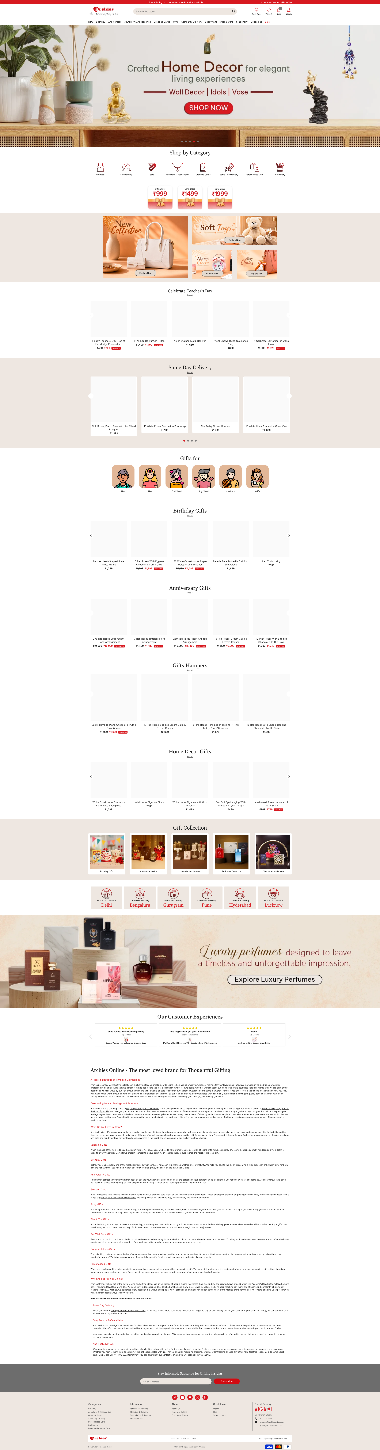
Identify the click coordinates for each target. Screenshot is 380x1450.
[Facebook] (175, 1397)
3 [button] (190, 141)
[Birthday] (100, 168)
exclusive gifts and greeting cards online (153, 1085)
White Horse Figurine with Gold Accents (190, 804)
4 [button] (194, 141)
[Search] (185, 11)
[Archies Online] (126, 168)
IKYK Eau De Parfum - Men (149, 340)
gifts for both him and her (274, 1132)
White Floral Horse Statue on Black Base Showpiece (108, 804)
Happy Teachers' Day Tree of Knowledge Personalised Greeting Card (108, 342)
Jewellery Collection (190, 871)
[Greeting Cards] (203, 168)
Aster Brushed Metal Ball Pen (190, 340)
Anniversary (126, 174)
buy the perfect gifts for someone (142, 1108)
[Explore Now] (145, 247)
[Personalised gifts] (254, 168)
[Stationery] (280, 168)
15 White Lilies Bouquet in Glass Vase (266, 426)
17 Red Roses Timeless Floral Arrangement (149, 640)
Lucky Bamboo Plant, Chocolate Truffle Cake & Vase (114, 726)
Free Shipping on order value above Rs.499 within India (176, 2)
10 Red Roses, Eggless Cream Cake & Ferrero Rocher (165, 726)
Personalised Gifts (254, 174)
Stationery (280, 174)
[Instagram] (182, 1397)
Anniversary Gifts (148, 871)
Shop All (190, 295)
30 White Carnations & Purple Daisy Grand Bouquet (190, 563)
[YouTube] (190, 1397)
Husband (230, 491)
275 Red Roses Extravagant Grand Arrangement (108, 640)
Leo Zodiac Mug (271, 561)
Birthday (100, 174)
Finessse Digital (105, 1447)
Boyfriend (203, 491)
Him (123, 491)
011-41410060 (284, 2)
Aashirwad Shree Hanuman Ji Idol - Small (271, 804)
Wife (257, 491)
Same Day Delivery (229, 174)
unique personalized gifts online (204, 1272)
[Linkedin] (205, 1397)
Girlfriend (177, 491)
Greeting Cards (203, 174)
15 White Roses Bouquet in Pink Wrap (165, 426)
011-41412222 (266, 1418)
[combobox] (181, 11)
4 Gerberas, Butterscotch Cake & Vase (271, 342)
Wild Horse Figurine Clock (149, 802)
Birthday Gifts (107, 871)
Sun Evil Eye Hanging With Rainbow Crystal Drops (231, 804)
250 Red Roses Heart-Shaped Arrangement (190, 640)
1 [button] (182, 141)
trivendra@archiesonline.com (272, 1422)
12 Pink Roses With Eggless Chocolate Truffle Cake (271, 640)
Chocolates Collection (273, 871)
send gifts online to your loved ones (128, 1310)
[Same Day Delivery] (229, 168)
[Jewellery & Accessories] (177, 168)
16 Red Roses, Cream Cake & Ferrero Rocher (230, 640)
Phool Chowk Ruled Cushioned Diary (230, 342)
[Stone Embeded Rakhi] (192, 1039)
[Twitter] (197, 1397)
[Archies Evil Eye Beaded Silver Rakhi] (128, 1039)
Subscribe (226, 1381)
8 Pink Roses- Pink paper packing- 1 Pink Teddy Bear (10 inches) (216, 726)
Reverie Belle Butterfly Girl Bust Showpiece (230, 563)
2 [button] (186, 141)
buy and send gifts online (177, 1117)
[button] (2, 86)
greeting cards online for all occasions (117, 1197)
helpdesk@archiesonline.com (275, 1438)
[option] (190, 86)
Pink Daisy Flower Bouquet (216, 426)
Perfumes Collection (231, 871)
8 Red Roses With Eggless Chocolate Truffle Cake (149, 563)
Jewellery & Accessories (178, 174)
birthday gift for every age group (139, 1167)
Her (150, 491)
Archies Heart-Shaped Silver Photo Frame (109, 563)
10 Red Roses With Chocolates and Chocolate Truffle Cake (266, 726)
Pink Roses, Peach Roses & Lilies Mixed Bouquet (114, 428)
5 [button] (198, 141)
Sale (152, 174)
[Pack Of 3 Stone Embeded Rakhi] (256, 1039)
